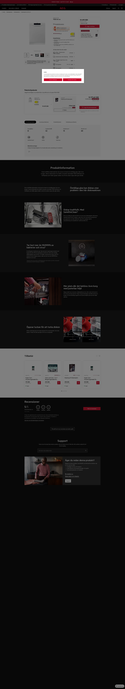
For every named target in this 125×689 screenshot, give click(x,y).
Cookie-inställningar (53, 79)
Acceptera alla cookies (72, 79)
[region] (63, 76)
